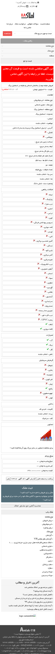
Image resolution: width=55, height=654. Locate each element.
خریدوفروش (47, 524)
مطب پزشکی (47, 564)
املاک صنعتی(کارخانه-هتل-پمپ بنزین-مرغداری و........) (30, 542)
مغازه (50, 568)
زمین (50, 561)
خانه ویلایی (48, 553)
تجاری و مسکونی (46, 550)
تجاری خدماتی (47, 546)
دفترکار (49, 557)
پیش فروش (47, 520)
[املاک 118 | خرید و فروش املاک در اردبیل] (27, 15)
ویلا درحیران (47, 572)
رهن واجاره (47, 528)
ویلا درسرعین (46, 575)
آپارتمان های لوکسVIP (43, 539)
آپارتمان (49, 535)
